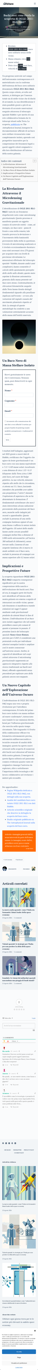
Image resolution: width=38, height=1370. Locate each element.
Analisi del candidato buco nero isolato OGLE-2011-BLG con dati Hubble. (21, 803)
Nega (19, 1357)
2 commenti (18, 918)
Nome (8, 390)
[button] (35, 1331)
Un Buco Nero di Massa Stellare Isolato (19, 170)
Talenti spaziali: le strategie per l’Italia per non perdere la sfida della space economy (17, 946)
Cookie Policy (19, 1367)
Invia (7, 440)
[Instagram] (9, 1143)
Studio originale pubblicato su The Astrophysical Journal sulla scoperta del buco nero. (21, 822)
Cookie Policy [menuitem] (19, 1153)
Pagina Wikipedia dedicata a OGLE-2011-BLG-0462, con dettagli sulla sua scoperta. (19, 793)
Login (33, 1018)
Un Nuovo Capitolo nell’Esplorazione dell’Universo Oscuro (18, 177)
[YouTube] (15, 1143)
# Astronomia (7, 860)
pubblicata (15, 124)
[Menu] (35, 4)
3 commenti (19, 31)
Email (8, 411)
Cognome (10, 400)
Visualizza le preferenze (19, 1363)
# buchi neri (19, 860)
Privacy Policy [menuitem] (29, 1150)
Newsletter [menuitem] (17, 1150)
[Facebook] (3, 1143)
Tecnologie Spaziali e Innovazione (18, 29)
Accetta (19, 1352)
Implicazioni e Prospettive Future (17, 173)
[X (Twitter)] (6, 1143)
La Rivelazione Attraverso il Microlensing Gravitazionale (15, 165)
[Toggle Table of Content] (33, 161)
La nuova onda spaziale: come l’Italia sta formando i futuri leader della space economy (18, 912)
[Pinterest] (12, 1143)
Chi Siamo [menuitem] (7, 1150)
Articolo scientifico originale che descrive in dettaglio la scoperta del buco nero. (19, 813)
